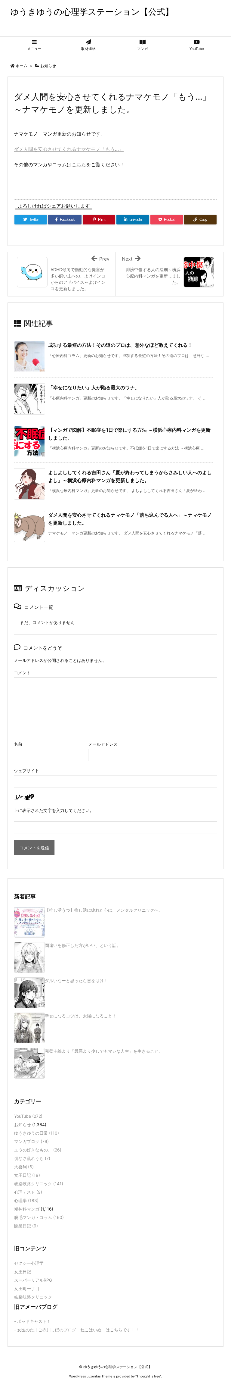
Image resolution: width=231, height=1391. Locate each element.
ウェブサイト (26, 770)
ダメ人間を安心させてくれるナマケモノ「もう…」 (69, 149)
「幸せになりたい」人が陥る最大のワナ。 (94, 387)
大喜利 (24, 1166)
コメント (22, 672)
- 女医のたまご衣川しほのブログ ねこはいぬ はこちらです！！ (76, 1329)
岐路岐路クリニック (38, 1183)
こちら (79, 164)
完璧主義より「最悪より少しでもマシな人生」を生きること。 (104, 1051)
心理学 (26, 1200)
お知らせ (48, 65)
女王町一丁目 (26, 1288)
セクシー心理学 (29, 1263)
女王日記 (27, 1175)
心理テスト (28, 1192)
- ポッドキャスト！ (32, 1321)
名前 (18, 744)
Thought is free (148, 1376)
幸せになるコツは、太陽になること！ (80, 1015)
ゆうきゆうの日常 (36, 1133)
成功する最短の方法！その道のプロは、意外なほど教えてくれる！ (120, 345)
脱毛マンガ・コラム (39, 1217)
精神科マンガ (26, 1208)
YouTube (28, 1116)
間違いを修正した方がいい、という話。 (83, 945)
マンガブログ (31, 1141)
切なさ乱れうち (32, 1158)
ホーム (21, 65)
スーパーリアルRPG (33, 1280)
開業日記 (26, 1225)
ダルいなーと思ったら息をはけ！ (76, 980)
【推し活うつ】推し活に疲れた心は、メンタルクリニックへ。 (104, 910)
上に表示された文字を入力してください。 (54, 810)
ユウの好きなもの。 (37, 1149)
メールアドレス (103, 744)
